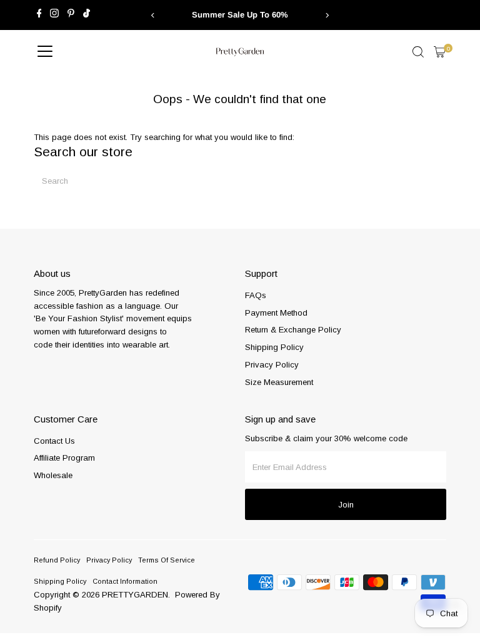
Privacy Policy (272, 364)
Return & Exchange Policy (293, 329)
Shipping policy (60, 581)
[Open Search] (418, 52)
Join (346, 504)
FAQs (255, 295)
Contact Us (54, 441)
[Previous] (153, 15)
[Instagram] (54, 15)
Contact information (125, 581)
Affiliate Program (64, 457)
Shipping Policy (274, 347)
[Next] (326, 15)
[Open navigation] (45, 52)
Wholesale (53, 475)
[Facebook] (39, 15)
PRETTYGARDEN (135, 594)
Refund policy (57, 560)
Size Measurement (279, 382)
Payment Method (276, 313)
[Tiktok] (86, 15)
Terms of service (166, 560)
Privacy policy (109, 560)
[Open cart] (439, 52)
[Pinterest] (71, 15)
